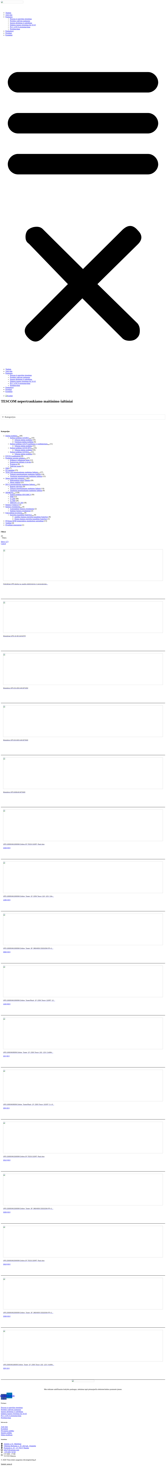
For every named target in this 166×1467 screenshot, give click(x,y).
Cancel (3, 544)
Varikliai (8, 523)
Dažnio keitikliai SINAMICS (20, 495)
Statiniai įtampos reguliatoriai (20, 511)
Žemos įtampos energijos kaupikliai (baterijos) (30, 519)
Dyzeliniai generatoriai (13, 525)
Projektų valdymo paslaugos (20, 21)
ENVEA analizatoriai (13, 456)
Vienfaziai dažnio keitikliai (23, 442)
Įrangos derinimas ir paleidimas (21, 23)
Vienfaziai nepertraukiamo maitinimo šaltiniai (26, 476)
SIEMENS (9, 493)
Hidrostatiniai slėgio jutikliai (20, 480)
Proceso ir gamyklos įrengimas (21, 19)
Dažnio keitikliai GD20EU (19, 438)
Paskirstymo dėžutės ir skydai (20, 462)
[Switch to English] (9, 396)
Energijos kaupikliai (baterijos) (21, 515)
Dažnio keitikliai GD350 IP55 (20, 448)
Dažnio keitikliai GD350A (19, 452)
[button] (83, 202)
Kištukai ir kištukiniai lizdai (19, 460)
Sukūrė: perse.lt (6, 1464)
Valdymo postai (15, 466)
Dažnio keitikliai (11, 436)
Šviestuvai (13, 464)
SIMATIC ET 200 (16, 503)
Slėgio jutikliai (15, 482)
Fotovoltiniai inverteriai (13, 513)
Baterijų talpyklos (16, 486)
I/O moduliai (9, 470)
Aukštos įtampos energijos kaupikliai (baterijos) (31, 517)
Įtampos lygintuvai (12, 505)
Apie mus (8, 15)
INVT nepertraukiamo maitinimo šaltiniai (20, 484)
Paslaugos (9, 17)
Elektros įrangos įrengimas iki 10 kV (23, 25)
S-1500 (12, 501)
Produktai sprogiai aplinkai (15, 458)
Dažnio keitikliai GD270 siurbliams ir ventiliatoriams (29, 444)
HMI (7, 468)
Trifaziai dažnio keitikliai (23, 440)
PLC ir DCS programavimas (20, 27)
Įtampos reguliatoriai (12, 507)
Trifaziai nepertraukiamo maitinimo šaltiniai (25, 474)
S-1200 (12, 499)
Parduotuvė (9, 31)
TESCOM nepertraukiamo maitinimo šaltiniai (21, 472)
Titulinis (8, 13)
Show (4, 542)
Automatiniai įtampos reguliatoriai (22, 509)
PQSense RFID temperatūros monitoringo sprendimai (24, 521)
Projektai (8, 33)
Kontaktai (8, 35)
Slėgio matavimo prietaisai (14, 478)
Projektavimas (15, 29)
